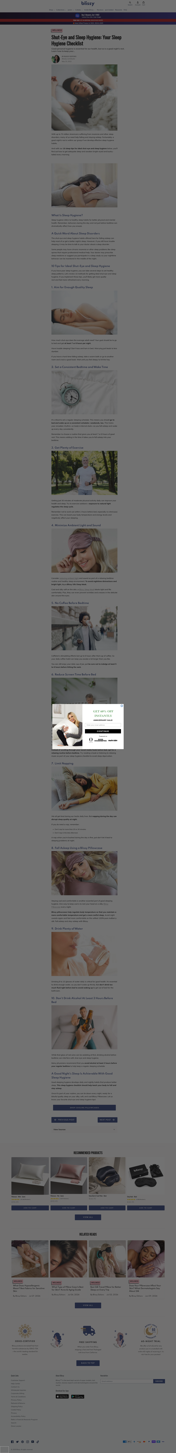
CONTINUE (103, 731)
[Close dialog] (122, 706)
